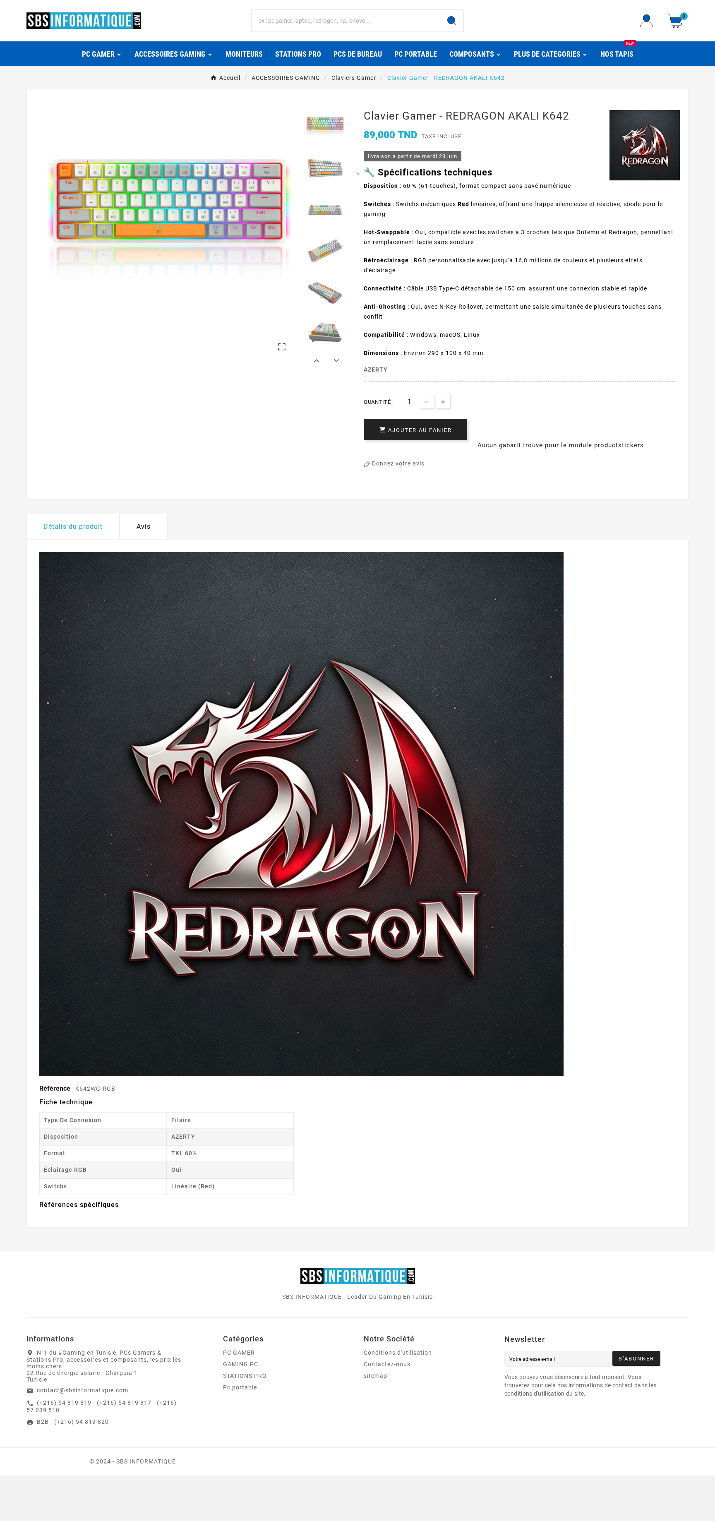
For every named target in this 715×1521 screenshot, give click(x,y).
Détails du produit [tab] (73, 526)
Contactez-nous (387, 1364)
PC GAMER (239, 1352)
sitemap (375, 1375)
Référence (55, 1088)
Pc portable (240, 1387)
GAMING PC (240, 1364)
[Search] (451, 20)
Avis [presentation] (144, 526)
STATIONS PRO (245, 1375)
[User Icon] (649, 20)
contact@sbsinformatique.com (82, 1390)
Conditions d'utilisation (398, 1352)
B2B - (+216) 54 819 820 (73, 1421)
